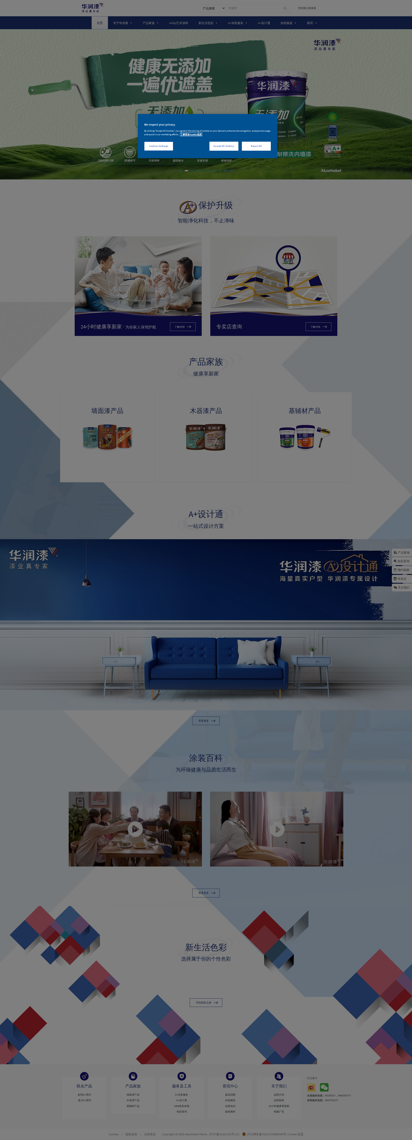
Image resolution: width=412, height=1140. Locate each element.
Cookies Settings (158, 145)
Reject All (256, 145)
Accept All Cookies (224, 145)
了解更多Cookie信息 (191, 134)
